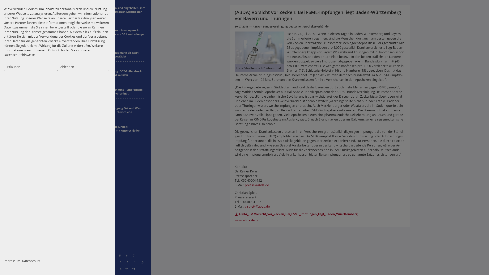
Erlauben (13, 67)
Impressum (12, 261)
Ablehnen (67, 67)
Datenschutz (31, 261)
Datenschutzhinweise (19, 55)
